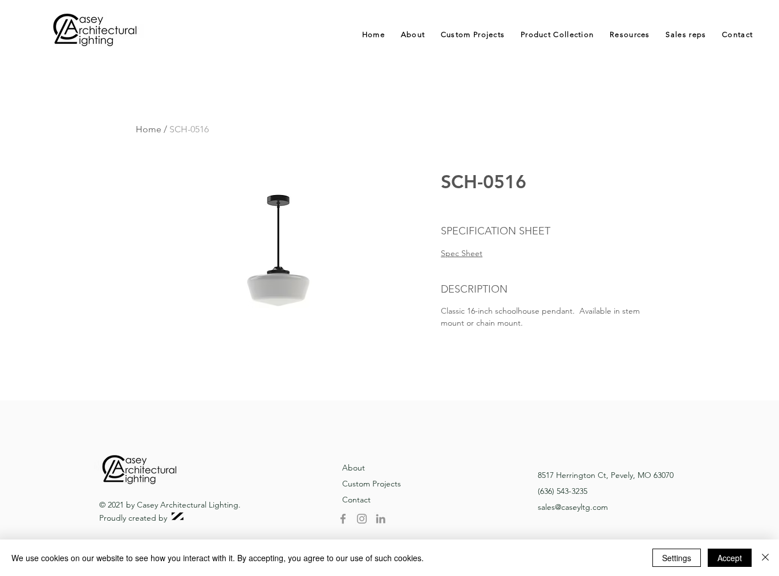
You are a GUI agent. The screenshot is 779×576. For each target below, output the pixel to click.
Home (148, 129)
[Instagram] (361, 518)
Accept (729, 557)
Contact (356, 499)
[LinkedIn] (380, 518)
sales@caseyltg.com (573, 507)
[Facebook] (343, 518)
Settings (676, 557)
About (353, 468)
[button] (557, 34)
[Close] (765, 558)
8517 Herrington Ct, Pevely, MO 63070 (605, 475)
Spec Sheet (461, 253)
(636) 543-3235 (562, 491)
